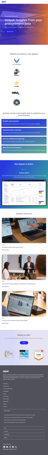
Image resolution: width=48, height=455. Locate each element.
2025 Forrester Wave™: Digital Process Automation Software (15, 419)
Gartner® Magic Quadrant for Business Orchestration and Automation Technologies (19, 414)
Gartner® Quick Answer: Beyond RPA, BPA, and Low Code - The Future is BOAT (18, 417)
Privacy (4, 393)
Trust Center (5, 396)
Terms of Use (6, 386)
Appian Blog (5, 401)
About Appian (6, 398)
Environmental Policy (7, 388)
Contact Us (5, 383)
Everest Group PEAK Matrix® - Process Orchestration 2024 (14, 422)
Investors (5, 406)
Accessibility (5, 391)
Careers (4, 403)
